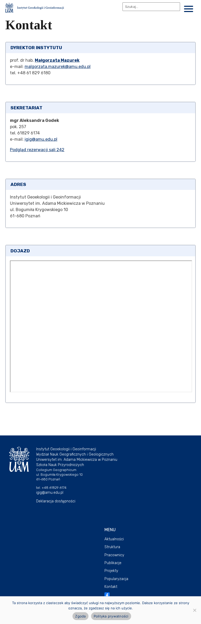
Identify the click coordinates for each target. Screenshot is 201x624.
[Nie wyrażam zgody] (194, 610)
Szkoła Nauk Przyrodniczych (60, 465)
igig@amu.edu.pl (41, 139)
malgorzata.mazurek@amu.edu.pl (58, 66)
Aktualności (114, 539)
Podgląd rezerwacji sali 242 (37, 149)
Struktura (112, 547)
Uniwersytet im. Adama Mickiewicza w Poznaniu (76, 459)
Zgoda (80, 616)
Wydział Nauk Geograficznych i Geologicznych (75, 454)
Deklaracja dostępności (55, 501)
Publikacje (112, 563)
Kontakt (110, 587)
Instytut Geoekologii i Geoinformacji (66, 449)
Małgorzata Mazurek (57, 60)
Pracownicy (114, 555)
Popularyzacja (116, 579)
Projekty (111, 571)
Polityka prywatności (111, 616)
